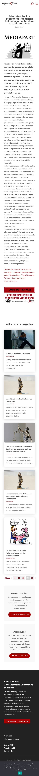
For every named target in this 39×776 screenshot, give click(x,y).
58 (23, 578)
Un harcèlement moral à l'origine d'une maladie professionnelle (16, 553)
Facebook (8, 748)
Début (7, 578)
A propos (8, 736)
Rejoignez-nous (21, 614)
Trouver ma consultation (17, 721)
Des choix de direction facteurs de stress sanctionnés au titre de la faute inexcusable (19, 449)
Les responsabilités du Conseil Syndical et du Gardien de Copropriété (19, 496)
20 (19, 578)
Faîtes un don (21, 656)
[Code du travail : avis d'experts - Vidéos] (19, 295)
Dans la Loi (19, 27)
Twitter (7, 751)
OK (20, 773)
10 (15, 578)
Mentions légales (11, 739)
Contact (7, 745)
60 (32, 578)
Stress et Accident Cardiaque (18, 354)
